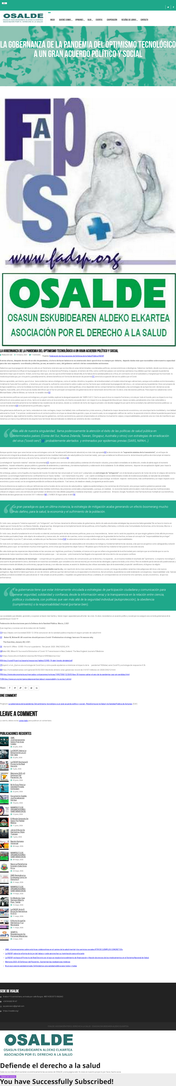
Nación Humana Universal (17, 842)
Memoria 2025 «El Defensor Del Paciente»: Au (18, 775)
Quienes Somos (65, 19)
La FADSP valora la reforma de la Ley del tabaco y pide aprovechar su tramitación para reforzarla (44, 954)
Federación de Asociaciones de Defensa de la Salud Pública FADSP (76, 356)
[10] (64, 539)
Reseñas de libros (128, 19)
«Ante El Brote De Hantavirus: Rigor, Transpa (18, 832)
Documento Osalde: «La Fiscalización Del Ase (19, 798)
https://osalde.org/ (11, 1011)
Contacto (144, 19)
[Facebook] (173, 7)
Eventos (99, 19)
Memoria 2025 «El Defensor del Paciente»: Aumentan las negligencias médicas (37, 962)
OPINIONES (79, 19)
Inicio (52, 19)
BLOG (89, 19)
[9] (74, 495)
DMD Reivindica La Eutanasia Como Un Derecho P (19, 877)
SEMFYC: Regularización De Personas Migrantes (19, 934)
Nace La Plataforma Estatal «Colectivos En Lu (19, 866)
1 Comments (36, 355)
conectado (23, 721)
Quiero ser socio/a (8, 1077)
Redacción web (7, 355)
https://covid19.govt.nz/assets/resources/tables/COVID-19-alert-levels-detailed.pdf (37, 661)
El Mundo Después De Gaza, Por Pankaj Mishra (19, 821)
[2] (49, 393)
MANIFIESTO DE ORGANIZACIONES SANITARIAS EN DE (18, 809)
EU (4, 3)
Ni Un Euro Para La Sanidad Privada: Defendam (18, 787)
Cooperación (112, 19)
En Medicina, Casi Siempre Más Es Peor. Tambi (18, 900)
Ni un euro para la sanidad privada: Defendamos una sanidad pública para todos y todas (41, 966)
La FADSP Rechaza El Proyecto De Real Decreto (19, 764)
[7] (48, 463)
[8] (46, 495)
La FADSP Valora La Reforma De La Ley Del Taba (18, 753)
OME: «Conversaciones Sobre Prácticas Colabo (18, 741)
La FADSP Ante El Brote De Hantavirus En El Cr (19, 911)
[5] (105, 452)
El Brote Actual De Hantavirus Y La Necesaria (18, 923)
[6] (68, 458)
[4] (42, 441)
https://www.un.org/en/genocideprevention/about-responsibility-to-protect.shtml (37, 679)
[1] (93, 377)
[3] (17, 406)
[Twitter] (168, 7)
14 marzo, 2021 (21, 355)
